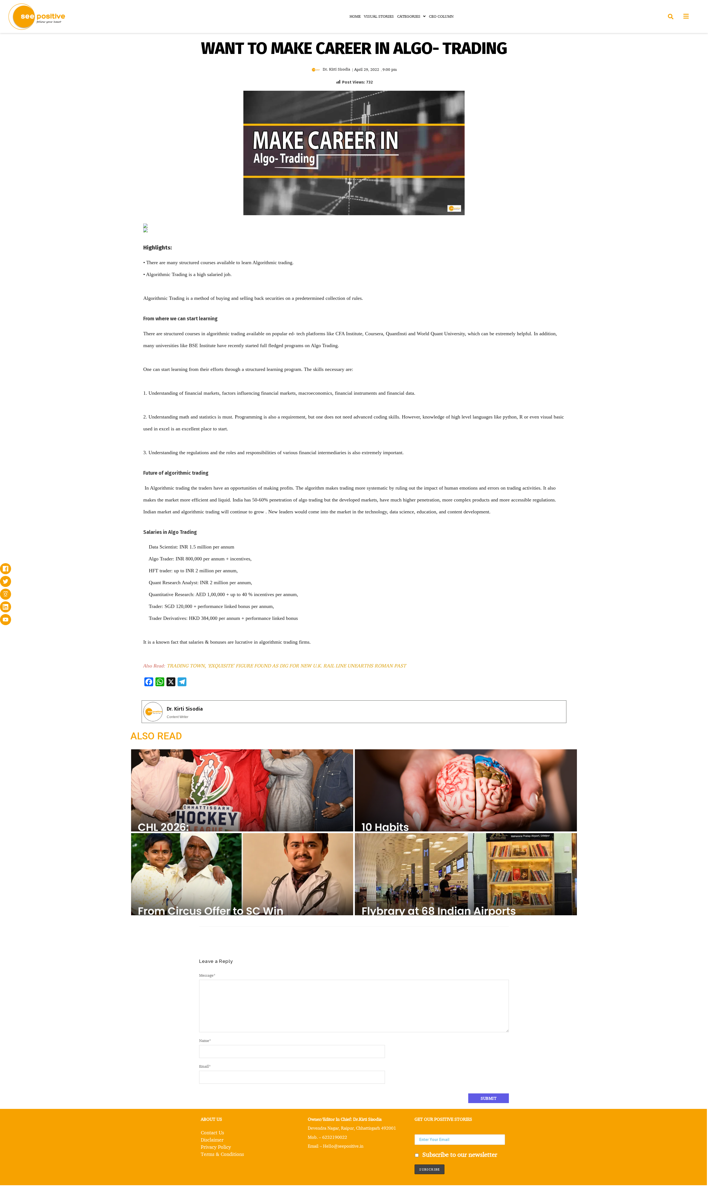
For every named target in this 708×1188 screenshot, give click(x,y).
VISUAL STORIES (379, 16)
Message (207, 975)
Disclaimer (212, 1140)
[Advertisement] (73, 265)
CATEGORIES (408, 16)
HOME (355, 16)
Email (205, 1066)
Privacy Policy (216, 1147)
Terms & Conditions (222, 1154)
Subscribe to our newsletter (459, 1154)
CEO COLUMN (441, 16)
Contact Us (212, 1132)
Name (205, 1040)
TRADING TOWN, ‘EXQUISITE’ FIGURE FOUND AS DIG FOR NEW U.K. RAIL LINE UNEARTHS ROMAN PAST (286, 665)
